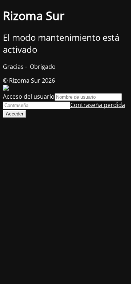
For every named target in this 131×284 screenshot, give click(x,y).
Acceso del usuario (29, 96)
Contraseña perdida (97, 105)
